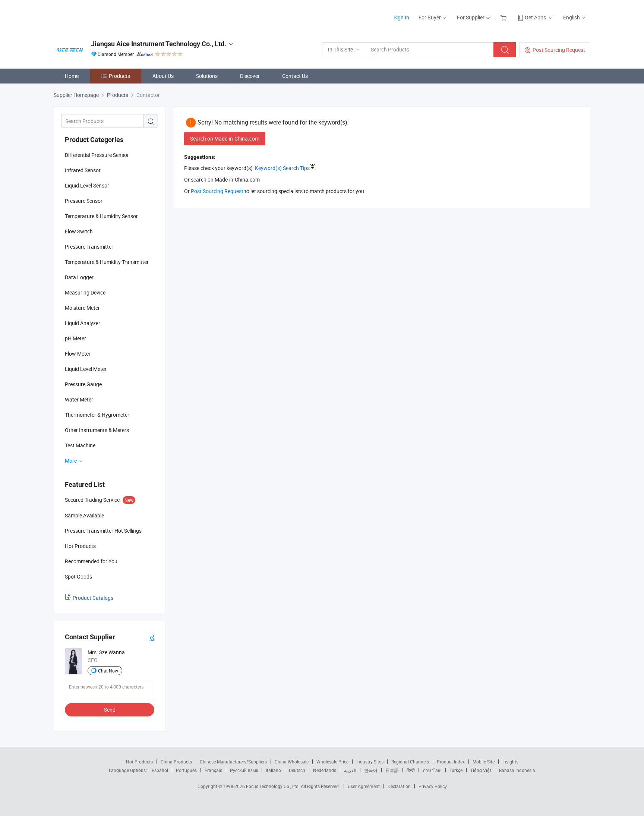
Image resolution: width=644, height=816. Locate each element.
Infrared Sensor (83, 170)
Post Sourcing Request (559, 49)
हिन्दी (411, 770)
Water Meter (79, 399)
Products (119, 75)
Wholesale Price (332, 762)
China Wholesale (292, 762)
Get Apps (535, 17)
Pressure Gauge (83, 384)
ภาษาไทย (432, 770)
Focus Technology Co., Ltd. (273, 786)
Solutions (207, 75)
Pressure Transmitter (89, 246)
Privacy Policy (433, 786)
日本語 (392, 770)
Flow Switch (79, 231)
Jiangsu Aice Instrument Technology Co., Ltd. (158, 44)
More (71, 460)
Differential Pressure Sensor (97, 154)
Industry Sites (369, 762)
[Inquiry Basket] (504, 17)
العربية (350, 770)
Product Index (451, 762)
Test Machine (80, 445)
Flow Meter (78, 353)
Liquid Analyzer (82, 323)
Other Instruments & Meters (97, 430)
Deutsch (297, 770)
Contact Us (295, 75)
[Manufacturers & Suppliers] (101, 14)
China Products (176, 762)
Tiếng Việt (480, 770)
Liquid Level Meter (86, 368)
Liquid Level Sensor (87, 185)
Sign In (401, 17)
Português (186, 770)
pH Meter (75, 338)
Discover (250, 75)
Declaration (399, 786)
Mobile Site (484, 762)
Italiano (273, 770)
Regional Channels (410, 762)
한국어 (371, 770)
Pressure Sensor (83, 200)
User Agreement (364, 786)
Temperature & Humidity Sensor (101, 216)
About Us (163, 75)
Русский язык (244, 770)
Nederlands (324, 770)
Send (110, 709)
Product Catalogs (93, 597)
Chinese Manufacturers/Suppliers (233, 762)
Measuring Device (85, 292)
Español (160, 770)
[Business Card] (151, 637)
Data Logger (79, 277)
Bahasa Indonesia (517, 770)
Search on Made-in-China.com (224, 138)
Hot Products (139, 762)
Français (213, 770)
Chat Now (108, 671)
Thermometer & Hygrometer (97, 414)
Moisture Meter (82, 307)
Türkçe (456, 770)
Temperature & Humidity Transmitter (107, 261)
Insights (510, 762)
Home (72, 75)
